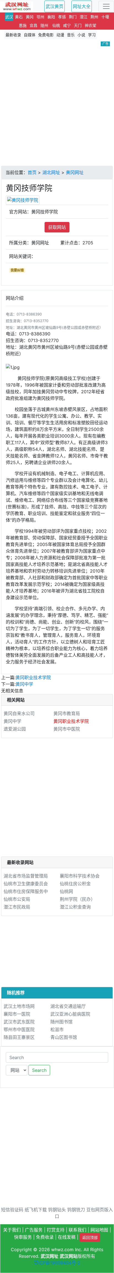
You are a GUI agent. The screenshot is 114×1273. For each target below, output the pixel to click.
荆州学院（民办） (77, 899)
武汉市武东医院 (19, 1021)
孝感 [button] (62, 16)
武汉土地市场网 (19, 1006)
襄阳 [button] (51, 16)
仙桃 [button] (56, 25)
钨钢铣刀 (76, 1209)
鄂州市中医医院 (19, 1029)
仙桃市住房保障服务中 (26, 891)
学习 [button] (92, 34)
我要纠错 (17, 270)
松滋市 (57, 1029)
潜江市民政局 (17, 907)
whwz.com (62, 1249)
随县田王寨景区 (19, 1037)
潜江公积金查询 (75, 907)
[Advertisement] (57, 106)
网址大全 (81, 6)
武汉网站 (68, 1256)
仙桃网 (66, 891)
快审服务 (23, 1237)
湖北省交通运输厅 (68, 1006)
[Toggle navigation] (106, 6)
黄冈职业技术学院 (33, 677)
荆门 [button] (73, 16)
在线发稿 (67, 1237)
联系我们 (77, 1230)
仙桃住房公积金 (75, 883)
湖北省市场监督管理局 (26, 876)
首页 (32, 172)
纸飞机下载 (36, 1209)
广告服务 (34, 1230)
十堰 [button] (105, 16)
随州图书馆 (61, 1021)
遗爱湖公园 (15, 729)
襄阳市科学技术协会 (80, 876)
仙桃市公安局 (17, 899)
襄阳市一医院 (17, 1014)
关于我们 (12, 1230)
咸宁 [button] (67, 25)
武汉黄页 (54, 6)
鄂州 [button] (40, 16)
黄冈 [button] (29, 16)
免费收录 (45, 1237)
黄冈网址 (75, 172)
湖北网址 (51, 172)
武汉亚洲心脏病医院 (70, 1014)
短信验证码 (12, 1209)
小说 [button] (81, 34)
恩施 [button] (23, 25)
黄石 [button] (19, 16)
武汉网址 (49, 1256)
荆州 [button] (94, 16)
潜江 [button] (83, 16)
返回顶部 (90, 1237)
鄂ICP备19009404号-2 (57, 1263)
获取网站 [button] (57, 227)
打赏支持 (55, 1230)
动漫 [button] (60, 34)
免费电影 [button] (46, 34)
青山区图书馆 (63, 1037)
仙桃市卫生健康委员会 (26, 883)
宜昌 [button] (33, 25)
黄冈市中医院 (66, 729)
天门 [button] (78, 25)
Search (39, 1070)
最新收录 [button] (13, 34)
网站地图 (99, 1230)
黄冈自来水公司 (19, 713)
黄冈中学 (24, 684)
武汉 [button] (9, 16)
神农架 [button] (90, 25)
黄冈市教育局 (66, 713)
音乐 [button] (71, 34)
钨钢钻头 (57, 1209)
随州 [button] (44, 25)
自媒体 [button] (29, 34)
